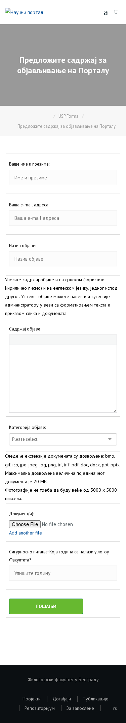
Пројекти (32, 699)
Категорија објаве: (27, 427)
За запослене (80, 708)
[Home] (48, 116)
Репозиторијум (40, 708)
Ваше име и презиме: (29, 164)
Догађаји (61, 699)
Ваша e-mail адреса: (29, 205)
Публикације (96, 699)
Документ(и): (21, 514)
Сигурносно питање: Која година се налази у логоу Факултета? (59, 555)
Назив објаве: (22, 246)
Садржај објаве (24, 329)
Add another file (25, 533)
